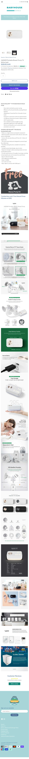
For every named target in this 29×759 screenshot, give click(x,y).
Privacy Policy (4, 729)
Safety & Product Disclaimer (8, 736)
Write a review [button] (14, 683)
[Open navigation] (2, 2)
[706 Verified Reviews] (14, 706)
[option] (3, 52)
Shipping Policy (4, 731)
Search (2, 724)
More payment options (14, 91)
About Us (3, 726)
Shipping (10, 68)
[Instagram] (4, 719)
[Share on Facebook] (5, 94)
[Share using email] (11, 94)
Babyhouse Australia (13, 742)
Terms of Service (5, 732)
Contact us (3, 734)
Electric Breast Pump (11, 57)
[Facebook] (2, 719)
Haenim (3, 57)
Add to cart (14, 80)
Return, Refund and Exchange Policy (9, 727)
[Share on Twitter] (7, 94)
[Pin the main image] (9, 94)
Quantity (3, 73)
